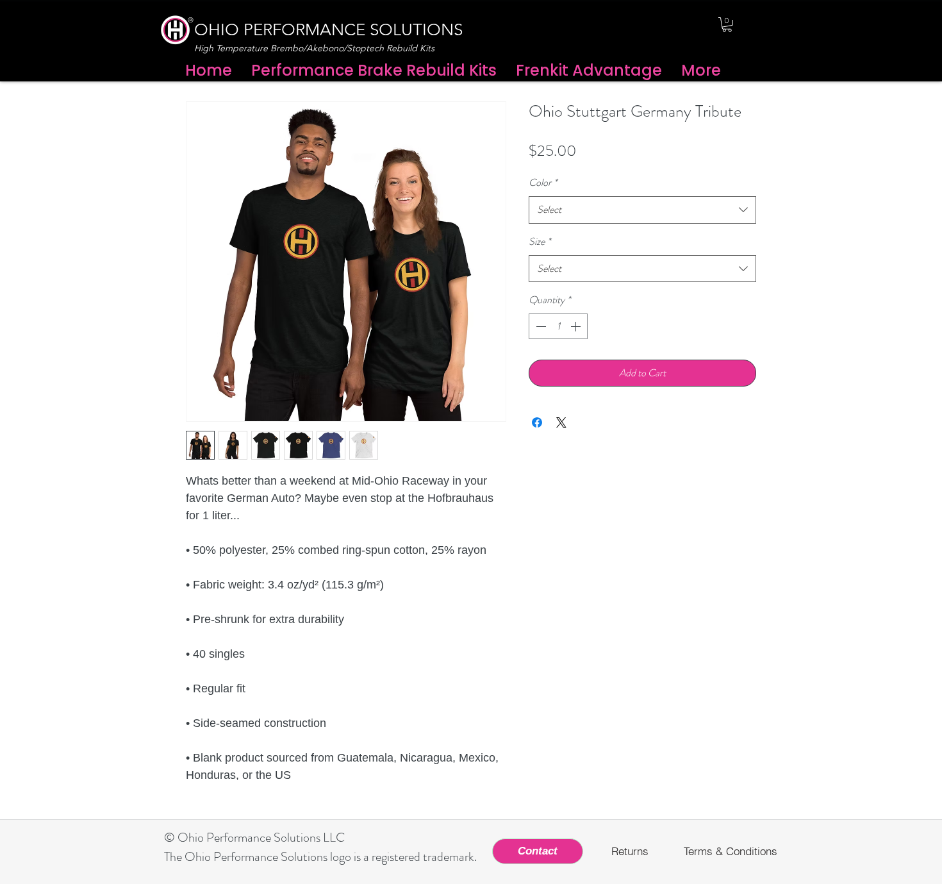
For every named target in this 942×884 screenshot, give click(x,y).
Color (543, 182)
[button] (727, 24)
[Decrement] (540, 326)
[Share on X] (561, 422)
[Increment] (577, 326)
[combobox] (642, 210)
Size (539, 241)
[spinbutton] (558, 326)
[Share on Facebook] (537, 422)
